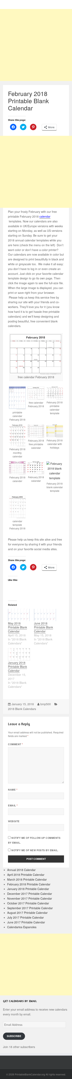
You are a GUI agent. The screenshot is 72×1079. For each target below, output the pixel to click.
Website (13, 821)
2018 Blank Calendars (22, 709)
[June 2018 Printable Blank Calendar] (45, 615)
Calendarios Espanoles (21, 927)
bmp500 (45, 704)
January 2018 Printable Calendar (28, 889)
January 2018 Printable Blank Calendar (17, 667)
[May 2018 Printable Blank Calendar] (19, 615)
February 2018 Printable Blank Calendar (28, 100)
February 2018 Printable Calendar (28, 884)
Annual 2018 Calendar (21, 870)
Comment (15, 744)
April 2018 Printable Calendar (25, 875)
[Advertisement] (36, 45)
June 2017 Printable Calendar (26, 922)
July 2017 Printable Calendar (25, 917)
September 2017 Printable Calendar (30, 908)
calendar (44, 216)
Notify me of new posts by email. (34, 850)
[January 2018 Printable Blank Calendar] (19, 654)
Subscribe (14, 1036)
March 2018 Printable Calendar (27, 879)
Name (12, 789)
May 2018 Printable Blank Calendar (17, 627)
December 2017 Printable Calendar (29, 894)
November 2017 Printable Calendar (29, 898)
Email (13, 805)
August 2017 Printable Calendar (27, 913)
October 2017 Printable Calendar (28, 903)
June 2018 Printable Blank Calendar (43, 627)
